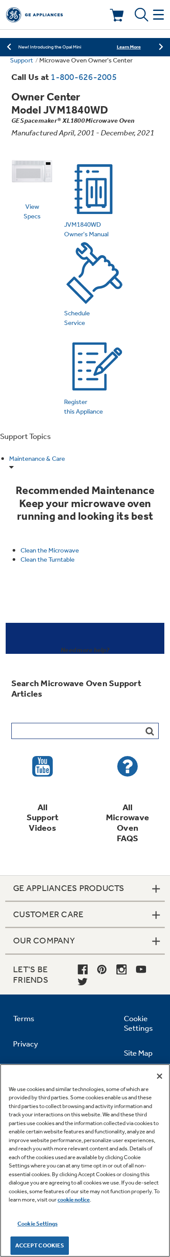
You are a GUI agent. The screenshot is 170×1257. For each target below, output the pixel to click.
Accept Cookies (40, 1245)
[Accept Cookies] (159, 1076)
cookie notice (74, 1199)
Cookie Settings (37, 1223)
